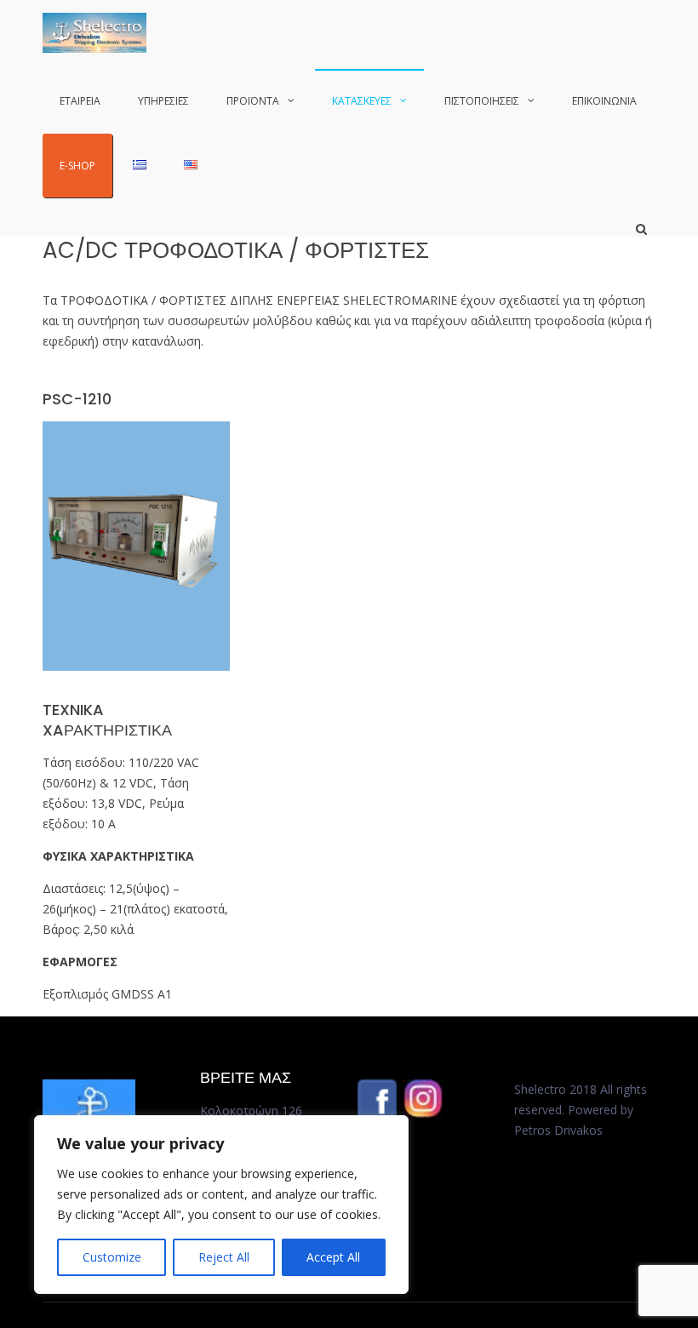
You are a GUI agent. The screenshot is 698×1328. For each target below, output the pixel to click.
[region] (221, 1204)
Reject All (223, 1257)
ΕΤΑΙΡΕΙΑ (80, 101)
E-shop (77, 165)
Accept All (333, 1257)
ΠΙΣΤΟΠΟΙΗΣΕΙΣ (481, 101)
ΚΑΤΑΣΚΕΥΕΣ (362, 101)
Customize (112, 1257)
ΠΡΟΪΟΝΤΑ (252, 101)
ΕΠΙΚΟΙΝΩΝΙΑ (604, 101)
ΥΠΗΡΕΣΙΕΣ (163, 101)
